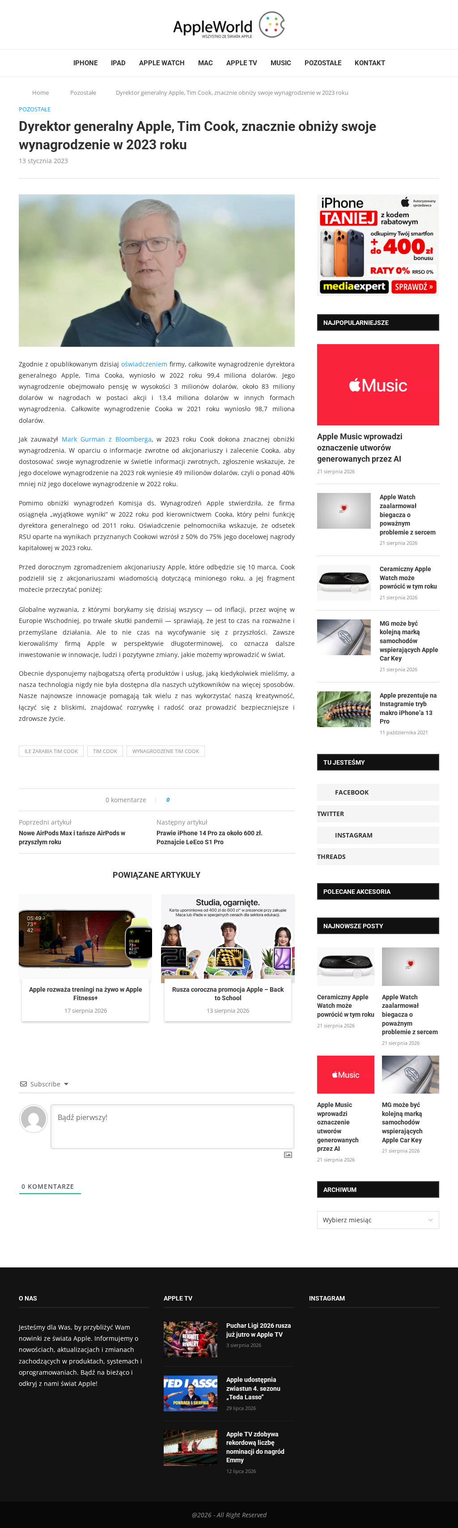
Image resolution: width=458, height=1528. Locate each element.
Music (281, 63)
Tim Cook (105, 751)
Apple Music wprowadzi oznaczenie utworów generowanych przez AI (360, 447)
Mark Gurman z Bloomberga (107, 439)
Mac (205, 63)
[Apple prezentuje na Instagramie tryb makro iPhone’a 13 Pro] (344, 709)
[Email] (68, 24)
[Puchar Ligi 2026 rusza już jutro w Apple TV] (190, 1339)
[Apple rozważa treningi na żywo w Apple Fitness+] (85, 938)
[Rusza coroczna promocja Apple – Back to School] (227, 938)
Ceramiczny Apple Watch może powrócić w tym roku (408, 577)
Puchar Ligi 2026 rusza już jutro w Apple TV (258, 1330)
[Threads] (47, 24)
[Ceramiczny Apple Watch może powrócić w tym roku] (344, 583)
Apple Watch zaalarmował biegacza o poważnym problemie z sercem (408, 514)
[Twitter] (30, 24)
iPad (118, 63)
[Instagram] (39, 24)
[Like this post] (174, 800)
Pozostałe (323, 63)
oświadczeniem (144, 364)
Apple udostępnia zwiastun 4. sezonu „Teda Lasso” (253, 1388)
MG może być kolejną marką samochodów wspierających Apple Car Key (409, 641)
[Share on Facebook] (184, 800)
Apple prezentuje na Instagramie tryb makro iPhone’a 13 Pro (408, 708)
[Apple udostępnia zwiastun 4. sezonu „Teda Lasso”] (190, 1393)
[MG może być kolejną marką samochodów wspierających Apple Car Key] (344, 637)
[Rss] (56, 24)
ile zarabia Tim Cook (51, 751)
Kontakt (370, 63)
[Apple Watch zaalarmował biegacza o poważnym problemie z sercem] (344, 511)
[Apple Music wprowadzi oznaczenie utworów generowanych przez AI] (378, 384)
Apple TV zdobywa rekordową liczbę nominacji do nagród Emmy (255, 1447)
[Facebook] (22, 24)
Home (40, 92)
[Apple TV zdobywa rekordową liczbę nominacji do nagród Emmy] (190, 1448)
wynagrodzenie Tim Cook (165, 751)
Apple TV (241, 63)
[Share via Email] (208, 800)
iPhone (85, 63)
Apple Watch (162, 63)
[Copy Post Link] (196, 800)
